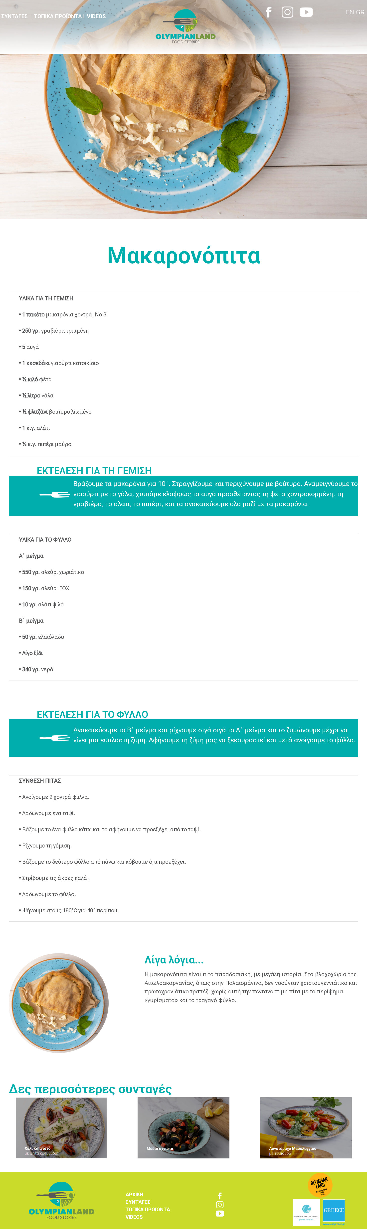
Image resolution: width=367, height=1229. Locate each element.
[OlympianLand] (206, 26)
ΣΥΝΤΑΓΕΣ (138, 1202)
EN (350, 12)
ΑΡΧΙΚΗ (134, 1195)
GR (360, 12)
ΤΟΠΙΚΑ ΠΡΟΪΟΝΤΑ (58, 16)
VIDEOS (96, 16)
